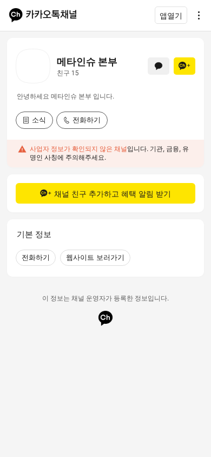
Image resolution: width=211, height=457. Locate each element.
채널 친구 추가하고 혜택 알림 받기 (112, 193)
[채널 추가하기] (184, 66)
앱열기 (171, 15)
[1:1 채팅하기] (158, 66)
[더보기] (195, 15)
